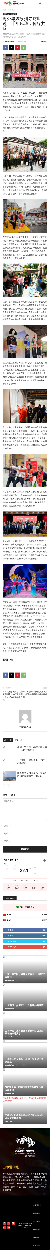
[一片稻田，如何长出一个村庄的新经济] (9, 763)
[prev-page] (4, 786)
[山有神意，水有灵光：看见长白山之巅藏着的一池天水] (9, 776)
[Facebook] (5, 47)
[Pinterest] (17, 47)
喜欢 (44, 930)
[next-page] (8, 786)
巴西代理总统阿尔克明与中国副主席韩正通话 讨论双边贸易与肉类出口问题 (14, 695)
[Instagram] (8, 1223)
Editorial (8, 1121)
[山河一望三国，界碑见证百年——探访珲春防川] (9, 750)
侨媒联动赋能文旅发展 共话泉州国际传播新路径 (36, 693)
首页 (4, 10)
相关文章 (8, 740)
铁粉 (44, 936)
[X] (11, 47)
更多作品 (18, 740)
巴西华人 (11, 10)
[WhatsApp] (23, 47)
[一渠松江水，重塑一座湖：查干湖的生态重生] (25, 1054)
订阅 (44, 947)
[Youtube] (8, 1227)
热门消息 (13, 14)
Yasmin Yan (9, 42)
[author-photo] (25, 723)
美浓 (11, 660)
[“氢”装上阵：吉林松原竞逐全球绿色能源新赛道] (25, 1082)
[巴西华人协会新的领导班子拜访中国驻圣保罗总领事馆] (25, 1110)
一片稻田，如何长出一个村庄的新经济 (24, 1005)
